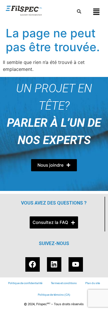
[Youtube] (76, 264)
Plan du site (92, 283)
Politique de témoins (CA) (54, 294)
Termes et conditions (64, 283)
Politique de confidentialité (25, 283)
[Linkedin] (54, 264)
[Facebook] (32, 264)
